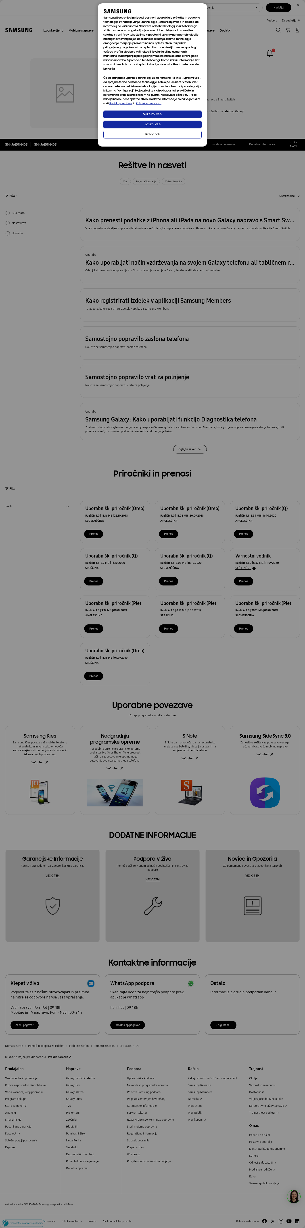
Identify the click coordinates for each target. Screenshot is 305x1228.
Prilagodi (152, 134)
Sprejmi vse (152, 114)
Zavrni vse (152, 124)
